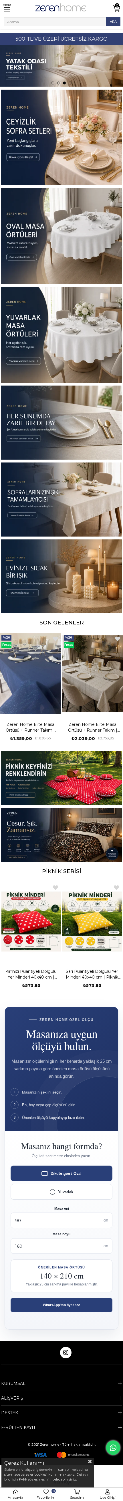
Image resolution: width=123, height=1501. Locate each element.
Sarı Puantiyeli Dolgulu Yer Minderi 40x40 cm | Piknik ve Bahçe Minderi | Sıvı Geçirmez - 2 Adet (31, 974)
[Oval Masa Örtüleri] (61, 236)
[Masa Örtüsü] (61, 499)
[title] (61, 778)
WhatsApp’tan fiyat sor (61, 1305)
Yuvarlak (65, 1192)
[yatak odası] (61, 66)
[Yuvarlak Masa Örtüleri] (61, 335)
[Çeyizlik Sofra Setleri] (61, 137)
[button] (52, 83)
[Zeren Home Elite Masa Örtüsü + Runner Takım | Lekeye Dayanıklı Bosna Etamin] (30, 673)
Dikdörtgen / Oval (66, 1173)
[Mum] (61, 576)
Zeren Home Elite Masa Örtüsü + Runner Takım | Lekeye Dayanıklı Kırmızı (92, 727)
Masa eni (61, 1209)
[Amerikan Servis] (61, 423)
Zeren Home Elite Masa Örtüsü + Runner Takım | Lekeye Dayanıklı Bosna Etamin (30, 727)
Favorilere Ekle (55, 638)
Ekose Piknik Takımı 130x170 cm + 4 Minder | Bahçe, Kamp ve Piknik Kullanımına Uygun (92, 974)
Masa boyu (61, 1234)
